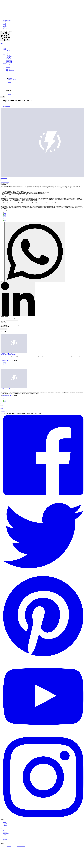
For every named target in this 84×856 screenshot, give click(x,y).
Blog (4, 54)
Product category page (10, 71)
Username (3, 849)
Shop (4, 68)
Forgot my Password (5, 853)
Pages (4, 49)
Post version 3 (9, 62)
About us (8, 50)
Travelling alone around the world (8, 389)
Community (5, 73)
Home (4, 48)
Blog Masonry (9, 56)
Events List (8, 65)
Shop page (8, 69)
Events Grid (8, 64)
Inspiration (3, 388)
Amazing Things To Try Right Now (8, 354)
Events (4, 63)
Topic (9, 94)
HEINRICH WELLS (5, 182)
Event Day (8, 67)
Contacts (7, 51)
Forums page (11, 92)
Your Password (4, 850)
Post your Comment (5, 326)
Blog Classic (8, 58)
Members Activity (12, 79)
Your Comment (4, 325)
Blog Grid (8, 55)
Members (10, 78)
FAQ (4, 824)
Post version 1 (9, 60)
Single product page (10, 70)
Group (9, 82)
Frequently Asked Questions (12, 52)
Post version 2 (9, 61)
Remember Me (5, 852)
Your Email (3, 322)
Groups (9, 80)
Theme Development (21, 846)
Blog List (8, 57)
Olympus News (4, 178)
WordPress (9, 846)
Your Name (3, 321)
